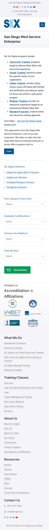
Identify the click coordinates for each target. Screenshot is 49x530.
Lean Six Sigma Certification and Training (23, 387)
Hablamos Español (13, 370)
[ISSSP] (33, 307)
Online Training (17, 83)
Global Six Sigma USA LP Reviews (23, 172)
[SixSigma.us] (11, 23)
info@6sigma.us (15, 511)
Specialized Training (13, 406)
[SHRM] (33, 326)
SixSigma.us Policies (34, 526)
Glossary (8, 488)
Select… (9, 204)
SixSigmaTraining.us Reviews (20, 182)
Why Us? (8, 428)
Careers (8, 469)
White (37, 83)
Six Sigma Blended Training (17, 365)
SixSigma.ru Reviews (17, 187)
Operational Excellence (15, 343)
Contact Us (12, 500)
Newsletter (20, 269)
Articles (7, 465)
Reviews (8, 411)
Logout (28, 14)
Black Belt (32, 87)
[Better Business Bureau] (12, 326)
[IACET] (12, 317)
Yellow (13, 87)
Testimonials (10, 442)
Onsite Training (17, 72)
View (9, 151)
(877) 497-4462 (22, 11)
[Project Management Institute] (12, 307)
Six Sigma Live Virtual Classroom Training (24, 352)
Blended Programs (19, 111)
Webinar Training (18, 101)
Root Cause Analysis (14, 401)
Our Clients (9, 438)
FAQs (6, 483)
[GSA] (33, 317)
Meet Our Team (11, 433)
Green (19, 87)
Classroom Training (20, 62)
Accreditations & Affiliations (17, 452)
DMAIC (7, 478)
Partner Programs (12, 447)
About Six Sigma (12, 424)
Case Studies (10, 474)
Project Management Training (18, 397)
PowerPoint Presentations (16, 492)
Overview (8, 383)
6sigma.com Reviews (17, 177)
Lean (6, 392)
